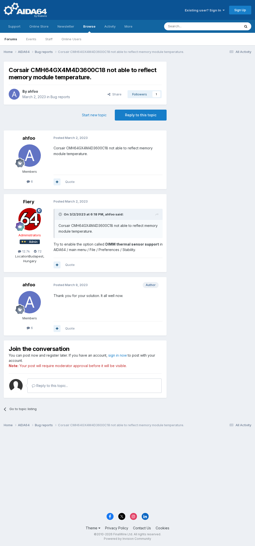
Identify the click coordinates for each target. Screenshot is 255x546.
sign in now (117, 355)
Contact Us (142, 528)
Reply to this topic (140, 115)
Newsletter (66, 26)
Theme (92, 528)
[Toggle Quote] (61, 214)
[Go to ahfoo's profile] (14, 94)
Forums (10, 39)
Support (14, 26)
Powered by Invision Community (127, 539)
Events (31, 39)
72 (39, 251)
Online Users (71, 39)
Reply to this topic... (51, 385)
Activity (110, 26)
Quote (70, 182)
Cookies (162, 528)
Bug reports (60, 97)
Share (116, 94)
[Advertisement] (211, 95)
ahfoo (33, 91)
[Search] (245, 26)
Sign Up (240, 10)
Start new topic (94, 115)
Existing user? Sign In (204, 10)
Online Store (39, 26)
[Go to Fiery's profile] (29, 219)
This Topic (226, 26)
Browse (89, 26)
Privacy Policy (116, 528)
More (128, 26)
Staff (49, 39)
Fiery (28, 201)
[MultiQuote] (57, 181)
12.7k (25, 251)
